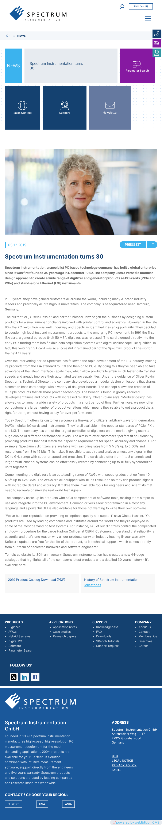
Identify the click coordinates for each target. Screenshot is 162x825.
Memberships (148, 636)
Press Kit (133, 244)
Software (14, 646)
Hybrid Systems (19, 636)
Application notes (65, 627)
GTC (115, 756)
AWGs (12, 631)
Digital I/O (15, 641)
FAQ (99, 631)
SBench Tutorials (107, 641)
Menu (147, 16)
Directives (145, 641)
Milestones (92, 585)
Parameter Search (20, 650)
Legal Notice (122, 760)
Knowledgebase (107, 627)
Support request (107, 646)
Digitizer (14, 627)
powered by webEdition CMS (137, 822)
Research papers (64, 636)
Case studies (62, 631)
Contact (144, 631)
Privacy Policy (124, 765)
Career (143, 646)
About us (145, 627)
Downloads (103, 636)
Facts (116, 770)
